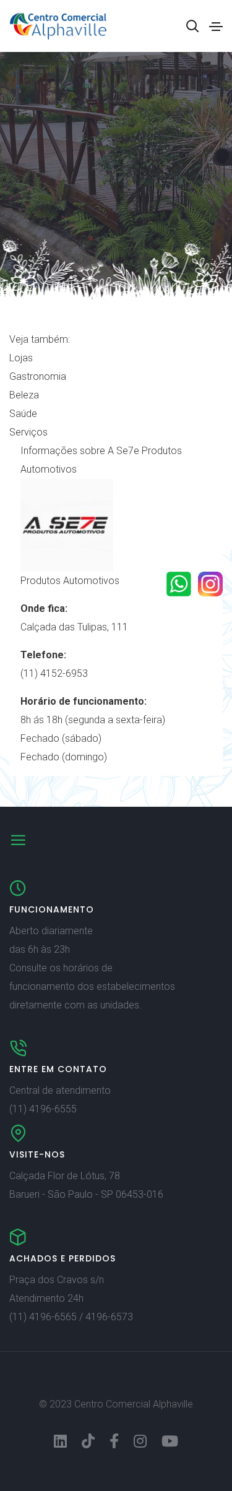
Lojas (21, 358)
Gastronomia (37, 376)
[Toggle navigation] (216, 26)
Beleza (24, 395)
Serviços (28, 432)
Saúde (23, 413)
